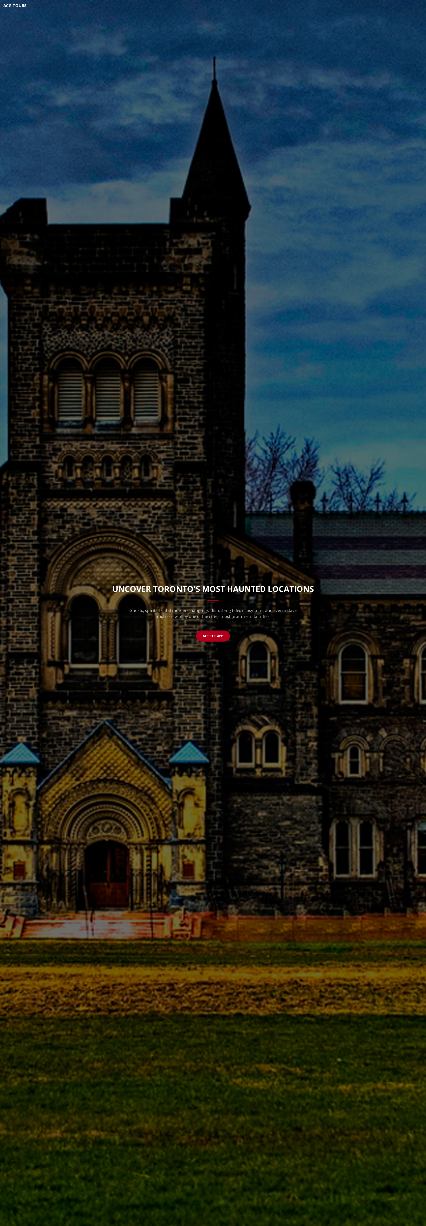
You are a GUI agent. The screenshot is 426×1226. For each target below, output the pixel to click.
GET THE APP (213, 636)
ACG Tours (14, 5)
